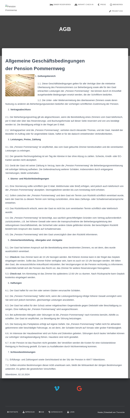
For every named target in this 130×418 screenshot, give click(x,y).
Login (72, 412)
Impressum (30, 412)
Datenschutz (56, 412)
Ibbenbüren (118, 4)
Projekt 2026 (117, 11)
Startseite (13, 412)
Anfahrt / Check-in (85, 4)
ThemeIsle (120, 412)
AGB (42, 412)
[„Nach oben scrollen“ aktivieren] (125, 413)
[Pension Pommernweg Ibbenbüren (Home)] (11, 8)
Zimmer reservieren (62, 4)
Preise (103, 4)
